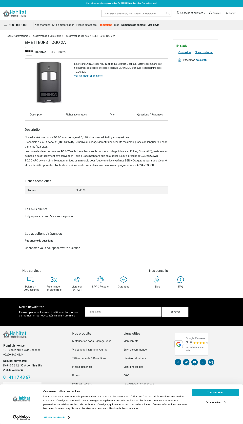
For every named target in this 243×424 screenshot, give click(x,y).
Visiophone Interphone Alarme (89, 349)
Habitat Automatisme (17, 36)
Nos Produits (18, 25)
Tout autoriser (215, 392)
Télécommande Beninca (76, 36)
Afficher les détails (54, 417)
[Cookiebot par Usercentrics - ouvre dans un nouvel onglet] (21, 417)
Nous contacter (204, 52)
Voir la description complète (88, 75)
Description (36, 114)
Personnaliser (213, 402)
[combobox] (136, 13)
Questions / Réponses (150, 114)
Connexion (184, 52)
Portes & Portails (82, 384)
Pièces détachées (82, 366)
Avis (112, 114)
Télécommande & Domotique (46, 36)
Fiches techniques (76, 114)
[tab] (96, 333)
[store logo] (14, 13)
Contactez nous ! (149, 3)
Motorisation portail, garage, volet (91, 341)
